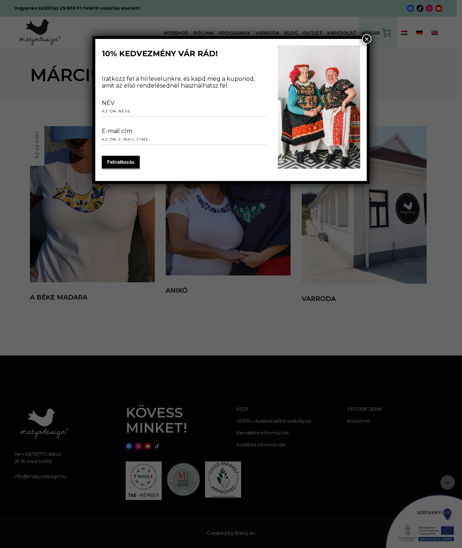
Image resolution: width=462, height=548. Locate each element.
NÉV (108, 103)
